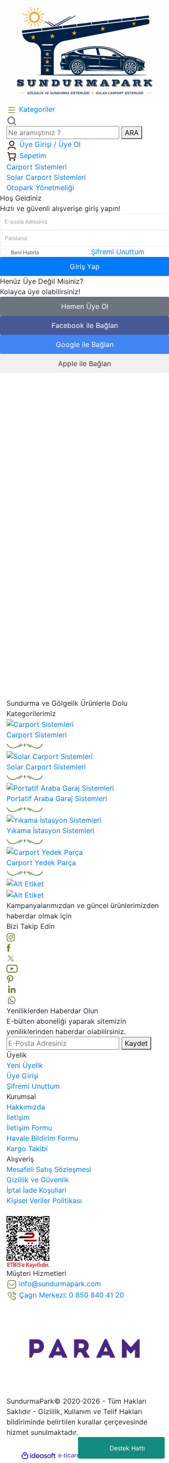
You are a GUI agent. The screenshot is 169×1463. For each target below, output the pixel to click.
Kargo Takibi (27, 1148)
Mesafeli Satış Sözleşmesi (48, 1169)
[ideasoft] (38, 1455)
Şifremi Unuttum (117, 251)
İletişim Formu (29, 1127)
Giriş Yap (85, 266)
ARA (132, 132)
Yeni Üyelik (24, 1065)
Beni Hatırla (25, 252)
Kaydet (136, 1043)
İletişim (17, 1117)
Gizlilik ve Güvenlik (37, 1179)
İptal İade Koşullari (36, 1190)
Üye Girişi (22, 1075)
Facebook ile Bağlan (85, 325)
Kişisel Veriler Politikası (44, 1200)
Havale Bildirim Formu (42, 1138)
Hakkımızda (25, 1107)
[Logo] (84, 51)
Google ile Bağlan (85, 344)
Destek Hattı (127, 1448)
